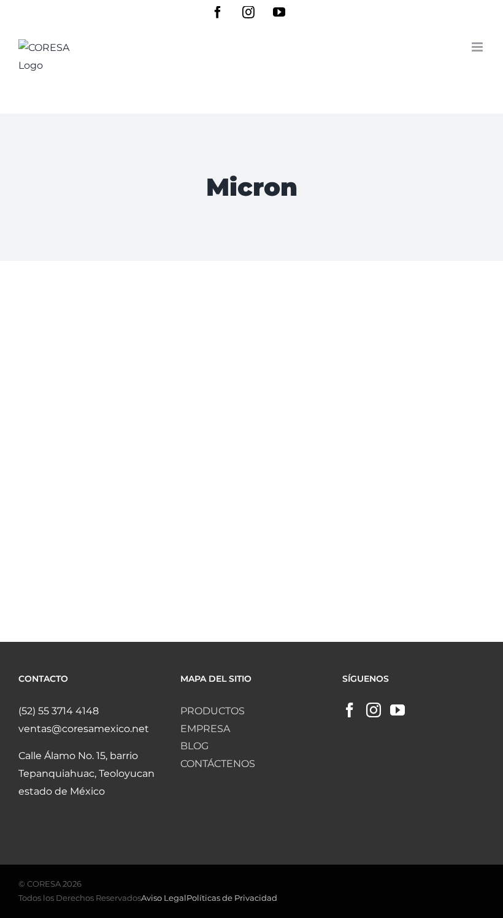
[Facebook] (349, 710)
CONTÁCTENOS (217, 764)
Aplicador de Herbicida (130, 361)
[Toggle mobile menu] (478, 46)
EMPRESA (205, 729)
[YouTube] (397, 710)
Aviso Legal (163, 898)
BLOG (194, 746)
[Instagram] (373, 710)
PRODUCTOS (212, 711)
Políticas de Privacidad (231, 898)
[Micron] (130, 388)
